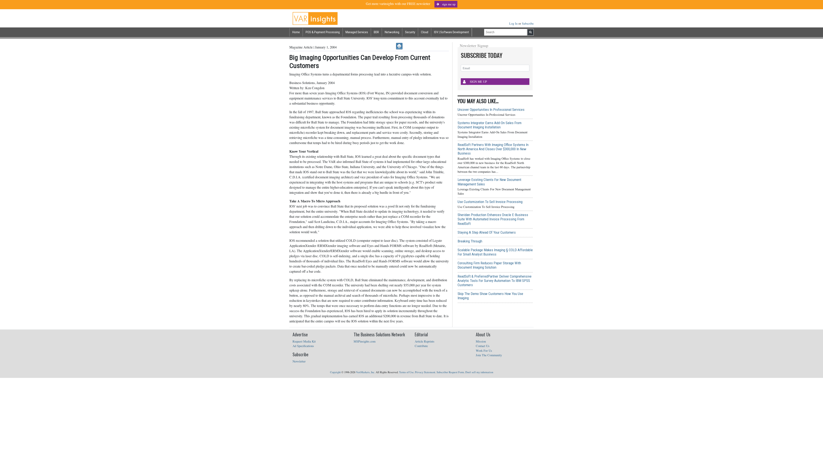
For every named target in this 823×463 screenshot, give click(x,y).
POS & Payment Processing (323, 32)
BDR (376, 32)
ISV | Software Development (451, 32)
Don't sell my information (479, 372)
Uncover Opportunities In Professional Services (491, 109)
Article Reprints (424, 341)
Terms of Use (406, 372)
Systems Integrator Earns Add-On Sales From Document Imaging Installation (489, 125)
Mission (481, 341)
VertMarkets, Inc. (365, 372)
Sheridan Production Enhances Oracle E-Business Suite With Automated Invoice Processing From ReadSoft (493, 219)
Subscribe (528, 23)
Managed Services (356, 32)
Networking (392, 32)
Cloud (424, 32)
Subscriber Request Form (450, 372)
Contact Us (483, 346)
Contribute (421, 346)
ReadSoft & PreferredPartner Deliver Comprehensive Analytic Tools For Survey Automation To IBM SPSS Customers (495, 280)
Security (410, 32)
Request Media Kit (304, 341)
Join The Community (489, 355)
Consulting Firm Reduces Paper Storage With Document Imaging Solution (489, 265)
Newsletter (299, 361)
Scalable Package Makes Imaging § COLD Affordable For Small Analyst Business (495, 252)
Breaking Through (470, 241)
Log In (513, 23)
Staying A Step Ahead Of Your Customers (487, 232)
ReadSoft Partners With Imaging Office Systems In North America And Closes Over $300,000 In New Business (493, 149)
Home (296, 32)
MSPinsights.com (364, 341)
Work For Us (484, 351)
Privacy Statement (425, 372)
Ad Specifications (303, 346)
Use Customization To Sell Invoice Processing (490, 202)
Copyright (335, 372)
